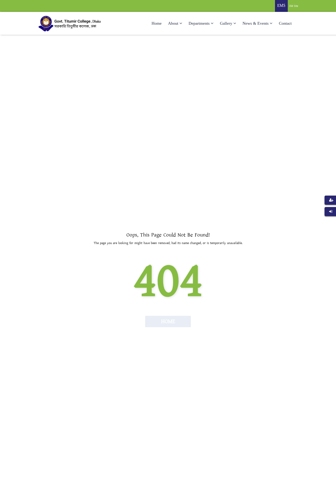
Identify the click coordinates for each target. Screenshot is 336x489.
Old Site (293, 6)
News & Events (256, 23)
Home (157, 23)
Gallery (226, 23)
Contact (285, 23)
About (173, 23)
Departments (199, 23)
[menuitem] (330, 207)
